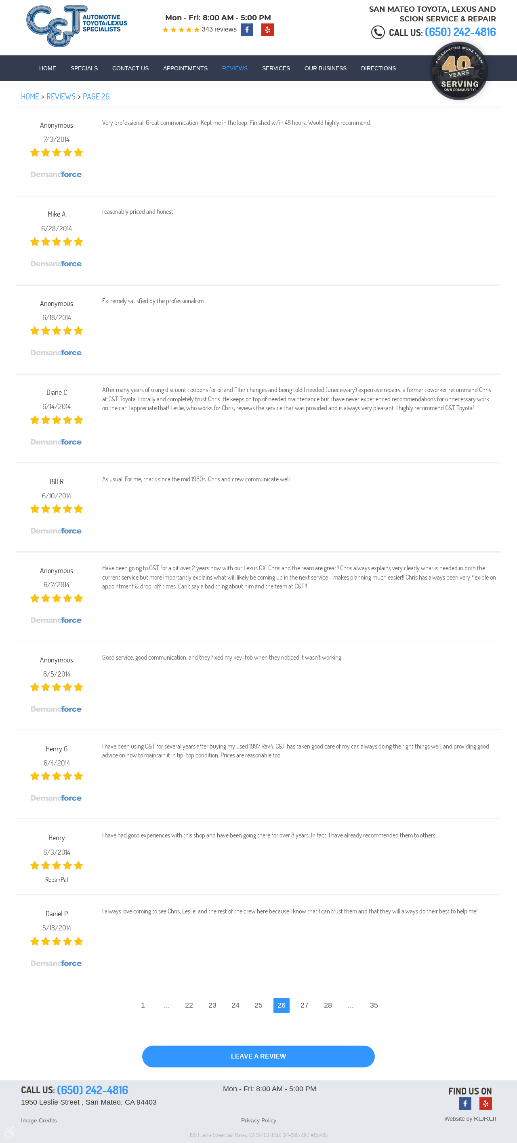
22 (189, 1005)
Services (276, 68)
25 (258, 1005)
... (166, 1005)
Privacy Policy (258, 1120)
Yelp (267, 29)
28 (328, 1005)
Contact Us (130, 68)
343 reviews (219, 29)
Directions (378, 68)
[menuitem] (47, 68)
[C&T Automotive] (76, 26)
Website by (470, 1119)
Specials (84, 68)
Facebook (247, 29)
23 (212, 1005)
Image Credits (39, 1120)
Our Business (326, 68)
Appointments (185, 68)
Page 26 (96, 96)
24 (235, 1005)
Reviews (235, 68)
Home (47, 68)
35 (374, 1005)
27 (305, 1005)
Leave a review (258, 1056)
